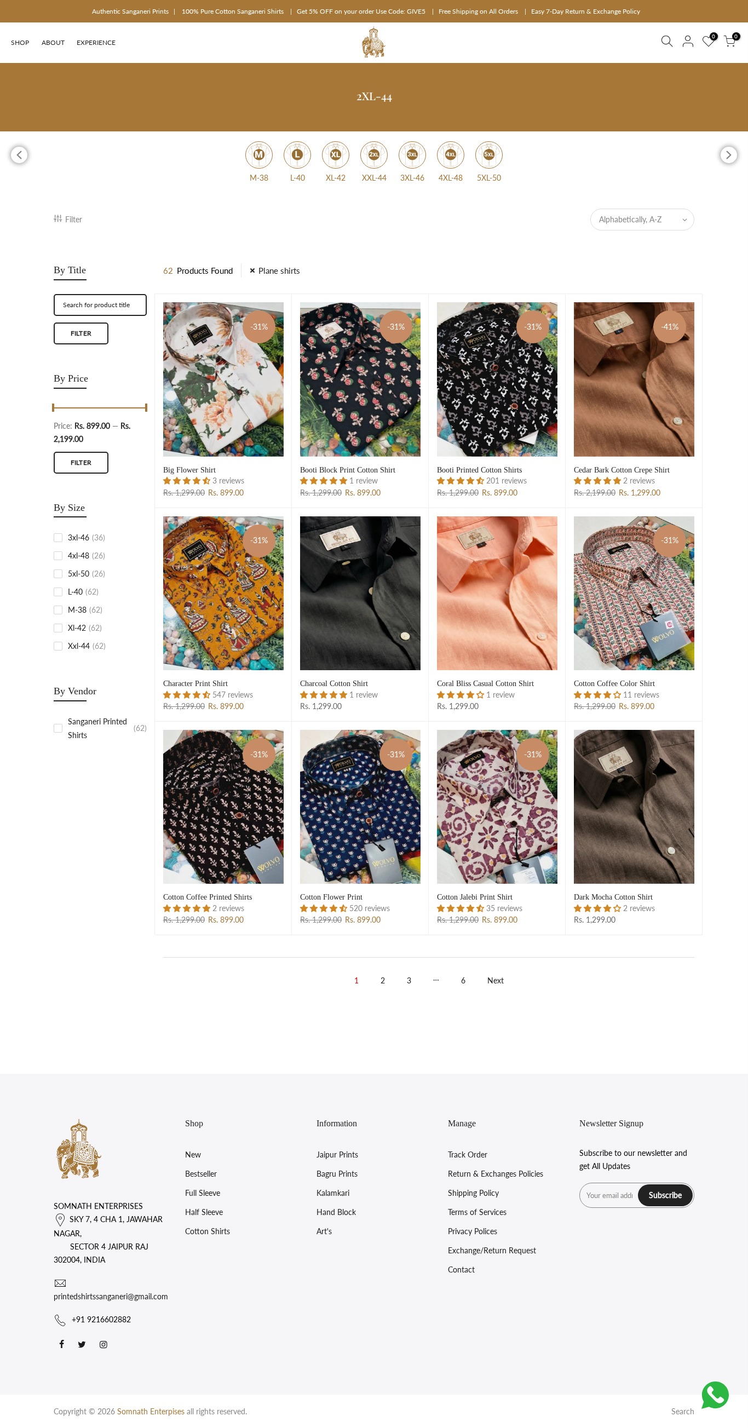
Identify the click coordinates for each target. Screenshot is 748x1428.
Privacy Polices (472, 1231)
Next (495, 980)
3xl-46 (86, 537)
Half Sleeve (204, 1212)
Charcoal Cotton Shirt (334, 684)
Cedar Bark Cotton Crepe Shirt (622, 470)
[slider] (53, 409)
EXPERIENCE (96, 42)
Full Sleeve (202, 1192)
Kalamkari (333, 1192)
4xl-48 (86, 555)
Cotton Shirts (207, 1231)
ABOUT (53, 42)
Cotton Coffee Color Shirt (614, 684)
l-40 (83, 591)
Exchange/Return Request (492, 1250)
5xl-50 (86, 573)
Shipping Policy (473, 1192)
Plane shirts (279, 270)
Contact (461, 1269)
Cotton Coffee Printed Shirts (207, 897)
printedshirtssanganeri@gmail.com (111, 1296)
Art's (324, 1231)
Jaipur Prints (337, 1154)
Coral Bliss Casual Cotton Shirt (485, 684)
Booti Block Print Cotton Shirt (347, 470)
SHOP (20, 42)
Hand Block (336, 1212)
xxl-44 (87, 645)
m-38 (85, 609)
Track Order (467, 1154)
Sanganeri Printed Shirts (107, 728)
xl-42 (85, 627)
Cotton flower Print (331, 897)
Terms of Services (477, 1212)
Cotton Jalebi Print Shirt (475, 897)
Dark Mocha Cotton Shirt (613, 897)
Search (682, 1411)
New (193, 1154)
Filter (73, 219)
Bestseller (201, 1173)
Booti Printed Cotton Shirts (479, 470)
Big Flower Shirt (189, 470)
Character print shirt (195, 684)
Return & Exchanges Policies (495, 1173)
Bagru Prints (337, 1173)
